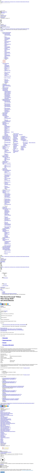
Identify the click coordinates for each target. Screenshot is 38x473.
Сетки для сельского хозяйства (5, 427)
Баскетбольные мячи (20, 403)
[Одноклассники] (6, 304)
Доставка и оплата (24, 137)
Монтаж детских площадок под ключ (16, 151)
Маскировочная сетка (6, 100)
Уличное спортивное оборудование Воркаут (6, 249)
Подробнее (4, 380)
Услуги (1, 411)
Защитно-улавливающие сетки (5, 418)
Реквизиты (23, 138)
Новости (1, 441)
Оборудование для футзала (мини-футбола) (7, 138)
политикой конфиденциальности (27, 470)
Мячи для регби (5, 156)
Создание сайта (3, 453)
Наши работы (23, 139)
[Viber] (3, 304)
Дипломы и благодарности (23, 146)
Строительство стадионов (15, 146)
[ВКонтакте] (1, 304)
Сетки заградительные (6, 33)
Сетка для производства (7, 208)
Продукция (2, 416)
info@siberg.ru (2, 287)
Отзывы (22, 149)
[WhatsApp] (5, 304)
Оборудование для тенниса (5, 430)
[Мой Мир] (8, 304)
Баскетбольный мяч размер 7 (29, 403)
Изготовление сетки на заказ (15, 136)
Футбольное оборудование (5, 115)
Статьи (1, 438)
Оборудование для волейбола (6, 231)
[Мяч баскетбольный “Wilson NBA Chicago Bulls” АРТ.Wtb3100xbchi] (14, 324)
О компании (23, 136)
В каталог (2, 464)
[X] (2, 304)
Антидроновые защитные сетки (5, 90)
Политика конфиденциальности (5, 452)
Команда (22, 148)
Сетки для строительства (7, 170)
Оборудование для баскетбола (6, 124)
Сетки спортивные (6, 63)
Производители (3, 435)
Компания (2, 432)
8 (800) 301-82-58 (3, 15)
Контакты (2, 442)
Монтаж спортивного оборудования (15, 141)
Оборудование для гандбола (5, 424)
